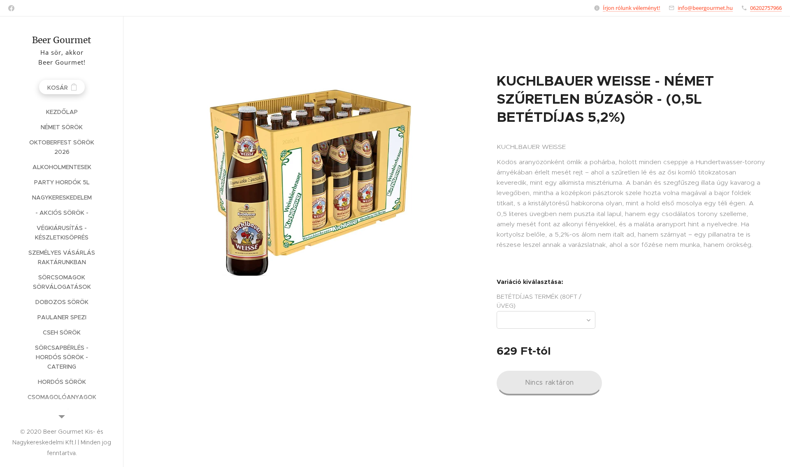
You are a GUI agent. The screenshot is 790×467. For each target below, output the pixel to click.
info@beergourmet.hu (705, 8)
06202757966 (766, 8)
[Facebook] (11, 8)
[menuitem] (61, 112)
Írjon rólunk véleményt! (631, 8)
